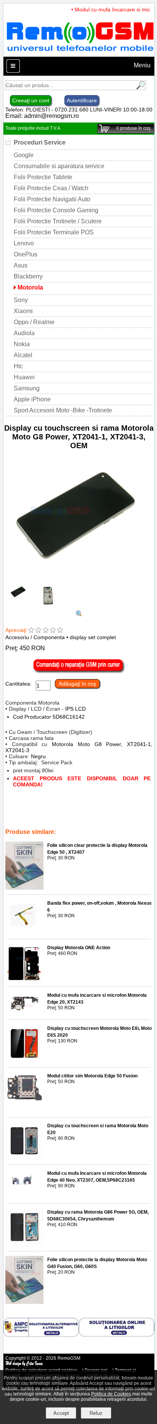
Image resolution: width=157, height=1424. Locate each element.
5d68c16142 (105, 810)
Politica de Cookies (111, 1394)
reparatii (81, 821)
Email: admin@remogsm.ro (42, 116)
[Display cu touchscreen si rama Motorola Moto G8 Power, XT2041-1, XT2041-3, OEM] (78, 581)
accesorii (49, 810)
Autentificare (82, 100)
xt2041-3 (35, 816)
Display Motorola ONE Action (78, 947)
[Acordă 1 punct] (31, 630)
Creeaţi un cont (30, 100)
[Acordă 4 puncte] (53, 630)
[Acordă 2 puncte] (38, 630)
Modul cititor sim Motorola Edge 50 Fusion (92, 1076)
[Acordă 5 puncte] (60, 630)
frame (29, 810)
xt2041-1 (58, 816)
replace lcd (75, 810)
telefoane (104, 821)
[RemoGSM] (79, 53)
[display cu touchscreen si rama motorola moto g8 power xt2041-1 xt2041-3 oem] (79, 614)
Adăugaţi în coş (77, 684)
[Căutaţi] (140, 88)
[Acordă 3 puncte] (45, 630)
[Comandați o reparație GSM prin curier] (79, 671)
